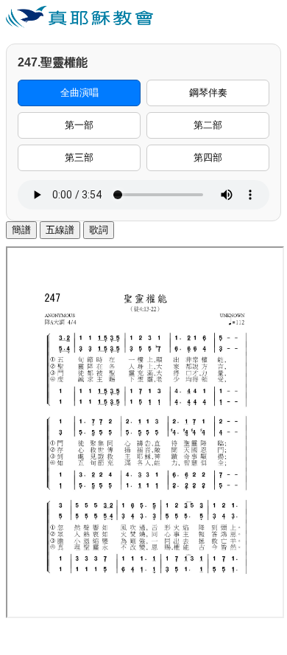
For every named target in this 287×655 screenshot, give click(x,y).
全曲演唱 (79, 92)
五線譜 (60, 229)
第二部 (208, 125)
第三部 (79, 157)
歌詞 (98, 229)
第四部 (208, 157)
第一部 (79, 125)
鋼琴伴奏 (208, 92)
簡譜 (21, 229)
